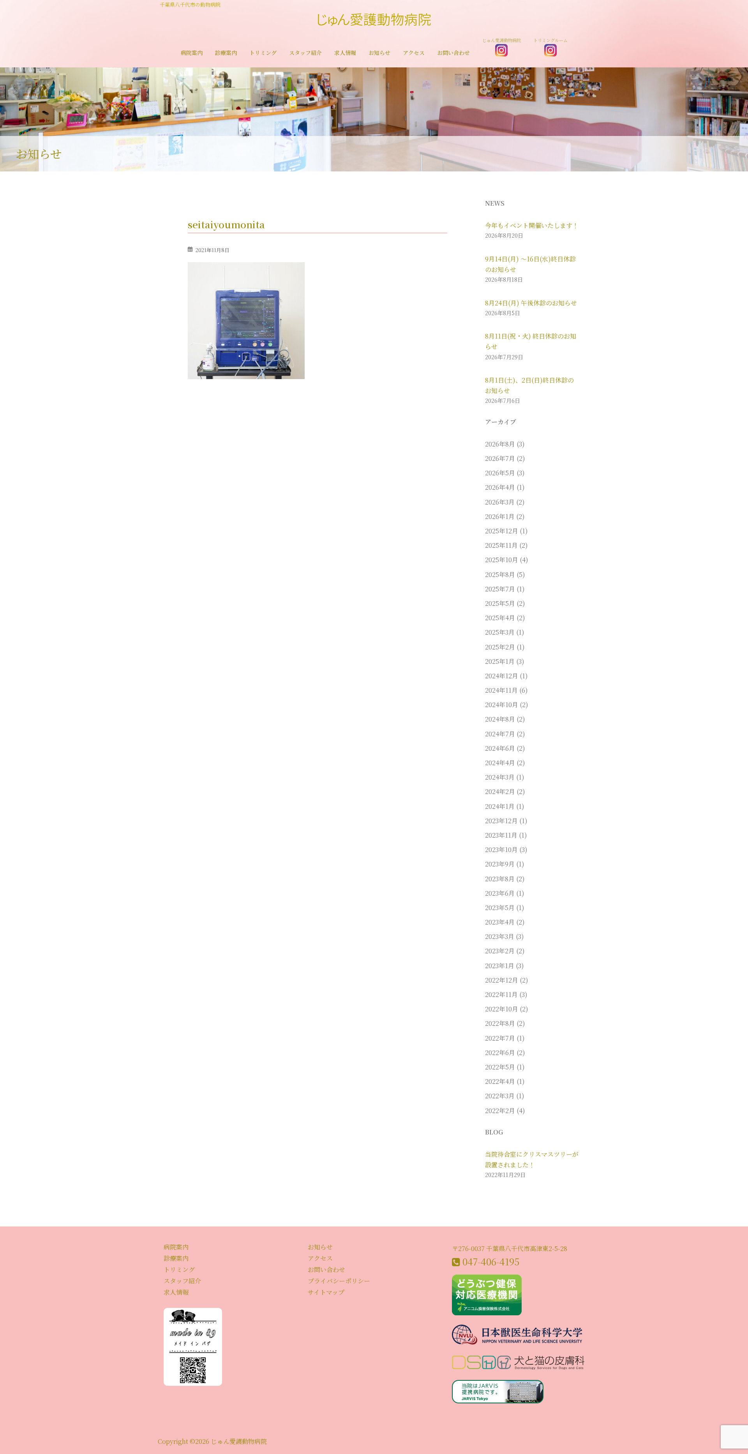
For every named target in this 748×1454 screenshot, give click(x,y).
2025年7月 (500, 588)
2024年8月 (500, 719)
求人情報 (345, 52)
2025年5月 (500, 603)
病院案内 (192, 52)
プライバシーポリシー (339, 1280)
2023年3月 (499, 936)
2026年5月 (500, 472)
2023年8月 (500, 878)
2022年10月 (501, 1008)
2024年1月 (500, 806)
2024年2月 (500, 791)
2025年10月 (501, 559)
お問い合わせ (453, 52)
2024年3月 (500, 777)
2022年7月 (500, 1038)
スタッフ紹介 (305, 52)
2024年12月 (501, 675)
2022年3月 (500, 1095)
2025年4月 (500, 617)
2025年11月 (501, 545)
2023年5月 (500, 907)
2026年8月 (500, 443)
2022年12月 (501, 980)
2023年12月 (501, 820)
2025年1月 (500, 661)
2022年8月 (500, 1023)
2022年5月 (500, 1066)
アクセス (414, 52)
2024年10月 (501, 704)
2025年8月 (500, 574)
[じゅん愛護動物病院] (374, 22)
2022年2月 (500, 1110)
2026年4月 (500, 487)
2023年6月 (500, 893)
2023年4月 (500, 922)
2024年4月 (500, 762)
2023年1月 (499, 965)
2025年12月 (501, 530)
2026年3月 (500, 502)
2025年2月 (500, 646)
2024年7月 (500, 733)
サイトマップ (326, 1292)
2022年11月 (501, 994)
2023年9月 (500, 863)
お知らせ (379, 52)
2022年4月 (500, 1081)
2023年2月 (500, 950)
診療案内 (226, 52)
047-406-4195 (490, 1261)
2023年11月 (501, 835)
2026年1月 (500, 516)
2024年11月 (501, 690)
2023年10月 (501, 849)
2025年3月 (500, 632)
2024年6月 (500, 748)
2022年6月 (500, 1052)
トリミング (263, 52)
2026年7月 (500, 458)
